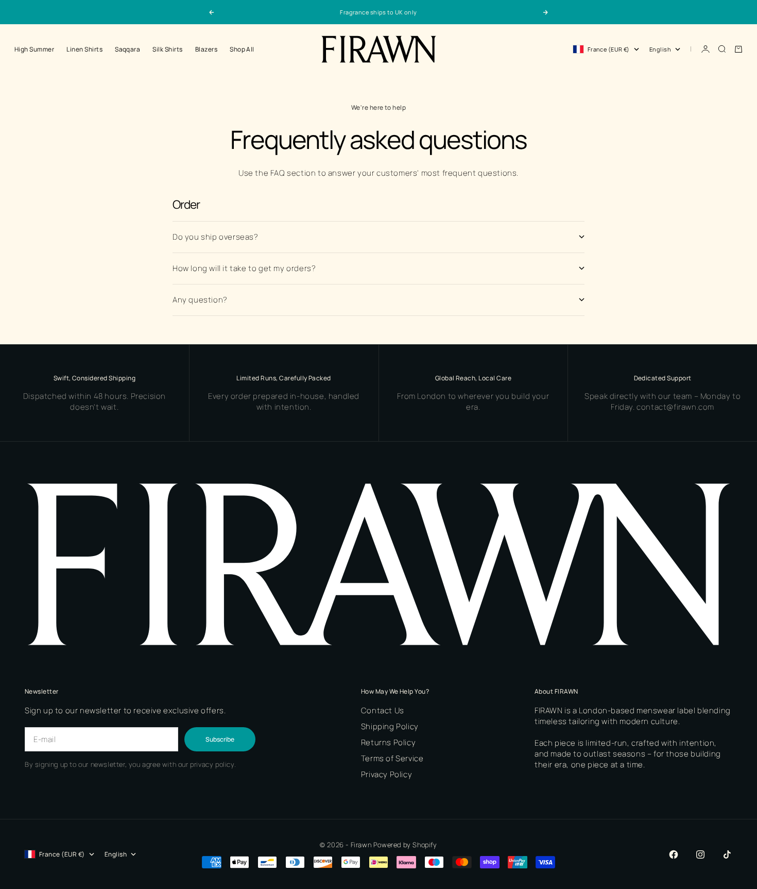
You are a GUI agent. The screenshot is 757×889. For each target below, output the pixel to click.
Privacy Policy (386, 774)
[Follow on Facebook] (673, 854)
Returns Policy (388, 742)
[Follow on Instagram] (700, 854)
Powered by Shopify (405, 844)
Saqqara (127, 49)
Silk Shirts (167, 49)
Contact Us (382, 710)
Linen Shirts (84, 49)
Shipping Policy (390, 726)
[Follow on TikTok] (727, 854)
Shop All (242, 49)
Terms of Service (392, 758)
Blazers (206, 49)
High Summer (34, 49)
